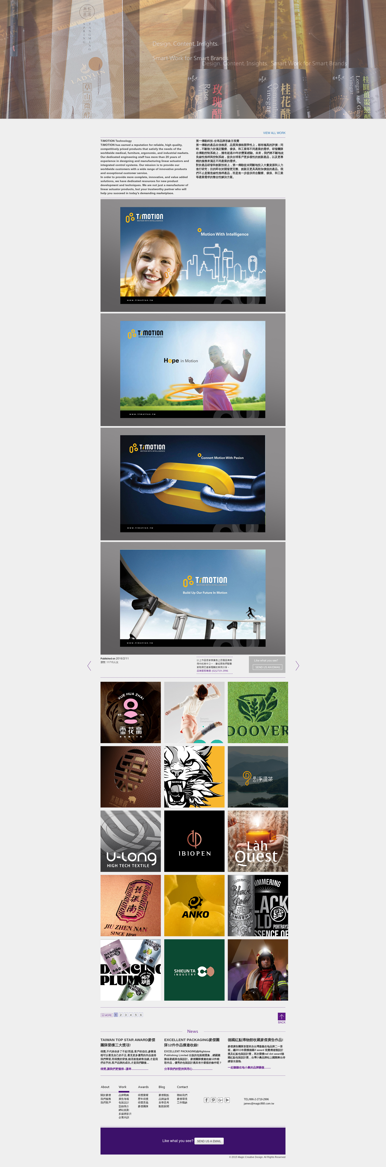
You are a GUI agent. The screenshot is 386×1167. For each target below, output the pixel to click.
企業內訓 (124, 1117)
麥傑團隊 (143, 1106)
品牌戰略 (124, 1095)
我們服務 (106, 1098)
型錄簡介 (124, 1106)
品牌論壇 (164, 1098)
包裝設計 (124, 1102)
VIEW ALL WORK (274, 133)
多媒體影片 (125, 1113)
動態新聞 (164, 1106)
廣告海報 (124, 1098)
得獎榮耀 (143, 1095)
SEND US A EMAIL (209, 1141)
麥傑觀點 (164, 1095)
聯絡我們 (182, 1095)
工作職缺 (182, 1102)
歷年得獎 (143, 1098)
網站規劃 (124, 1109)
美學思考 (164, 1102)
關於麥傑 (106, 1095)
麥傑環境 (182, 1098)
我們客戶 (106, 1102)
